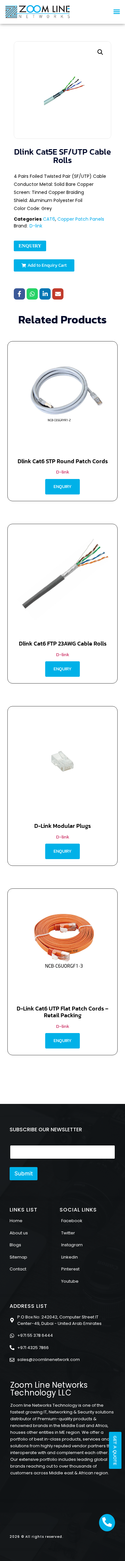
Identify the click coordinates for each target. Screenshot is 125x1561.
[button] (116, 11)
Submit (23, 1173)
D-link (35, 226)
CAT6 (49, 219)
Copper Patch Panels (80, 219)
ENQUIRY (30, 245)
